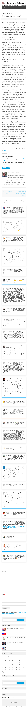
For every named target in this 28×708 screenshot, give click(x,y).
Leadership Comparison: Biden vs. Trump (15, 628)
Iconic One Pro (9, 706)
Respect (4, 167)
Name (3, 588)
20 (12, 667)
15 (19, 665)
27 (12, 669)
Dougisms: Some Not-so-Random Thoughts (16, 637)
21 (16, 667)
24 (2, 669)
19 (9, 667)
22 (19, 667)
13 (12, 665)
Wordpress (23, 706)
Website (3, 601)
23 (23, 667)
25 (5, 669)
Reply (4, 214)
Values (8, 167)
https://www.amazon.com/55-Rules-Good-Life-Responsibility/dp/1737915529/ (13, 527)
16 (23, 665)
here (5, 150)
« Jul (3, 672)
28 (16, 669)
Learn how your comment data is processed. (14, 613)
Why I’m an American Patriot (13, 646)
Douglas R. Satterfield (8, 19)
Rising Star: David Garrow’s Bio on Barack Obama (21, 193)
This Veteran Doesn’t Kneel (12, 633)
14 (16, 665)
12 (9, 665)
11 (5, 665)
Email (3, 594)
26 (9, 669)
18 (5, 667)
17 (2, 667)
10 (2, 665)
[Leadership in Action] (14, 5)
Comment (4, 571)
